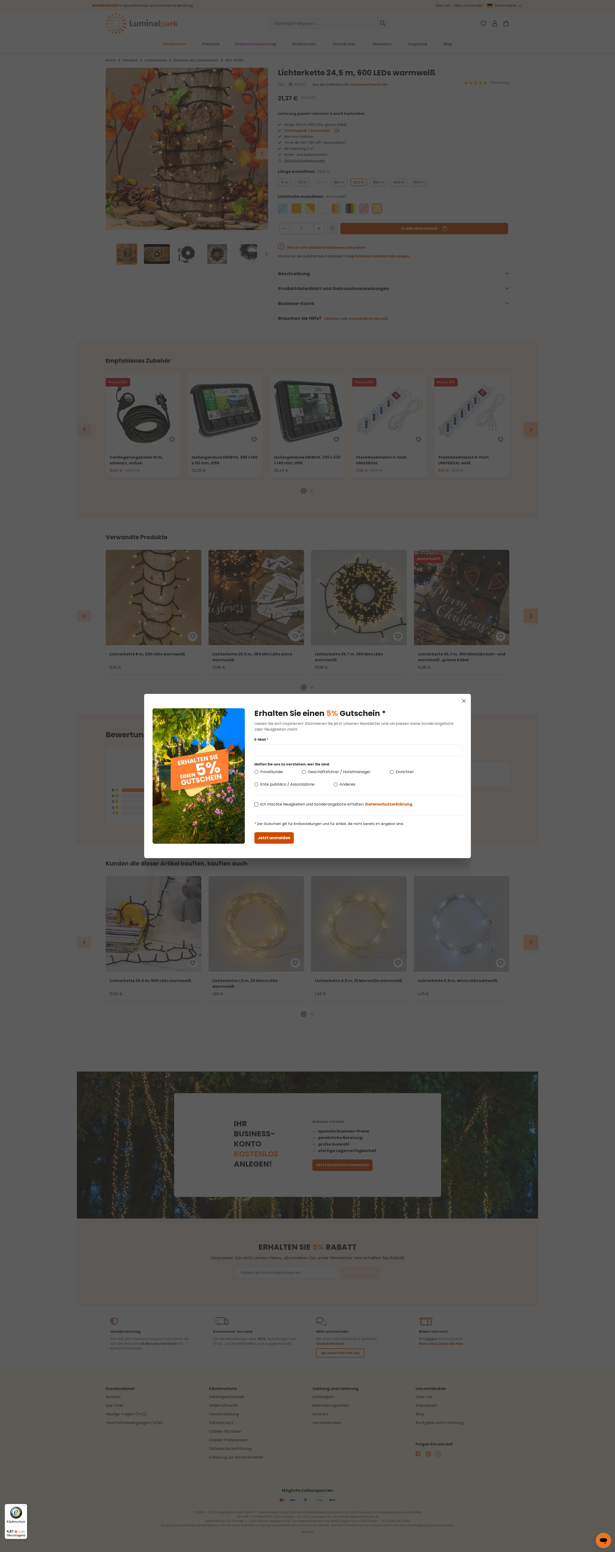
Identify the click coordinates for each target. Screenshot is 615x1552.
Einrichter (405, 772)
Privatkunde (271, 772)
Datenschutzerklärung (388, 804)
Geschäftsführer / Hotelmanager (339, 772)
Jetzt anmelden (274, 838)
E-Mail (261, 739)
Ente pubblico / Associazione (287, 784)
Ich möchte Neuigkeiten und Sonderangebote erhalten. (336, 804)
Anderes (347, 784)
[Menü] (24, 1507)
